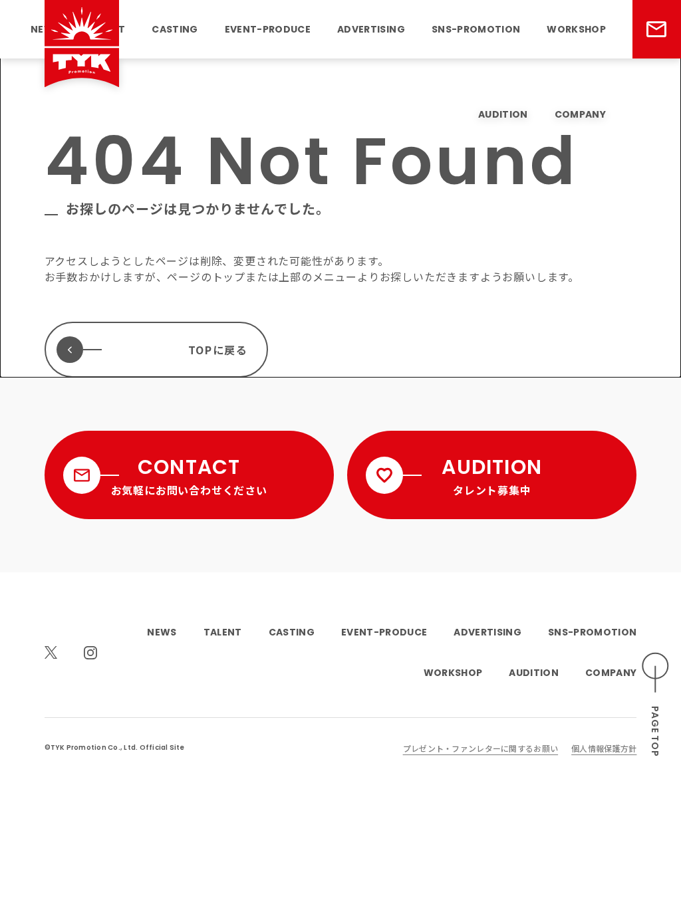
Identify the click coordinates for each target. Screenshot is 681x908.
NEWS (161, 632)
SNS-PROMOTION (476, 29)
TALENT (223, 632)
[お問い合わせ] (656, 29)
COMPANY (580, 114)
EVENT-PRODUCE (268, 29)
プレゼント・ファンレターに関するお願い (480, 748)
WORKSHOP (576, 29)
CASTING (175, 29)
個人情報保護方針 (603, 748)
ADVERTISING (371, 29)
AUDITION (503, 114)
